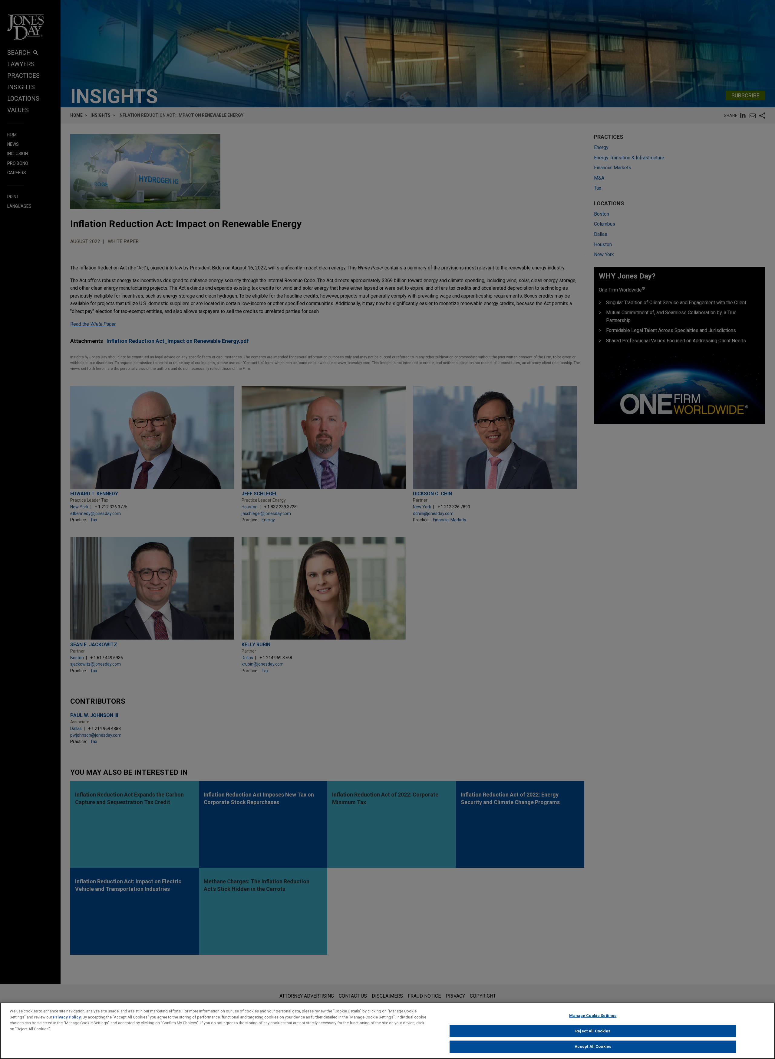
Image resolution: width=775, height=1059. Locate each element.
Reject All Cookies (592, 1031)
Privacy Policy (67, 1017)
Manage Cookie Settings (592, 1015)
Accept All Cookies (593, 1046)
